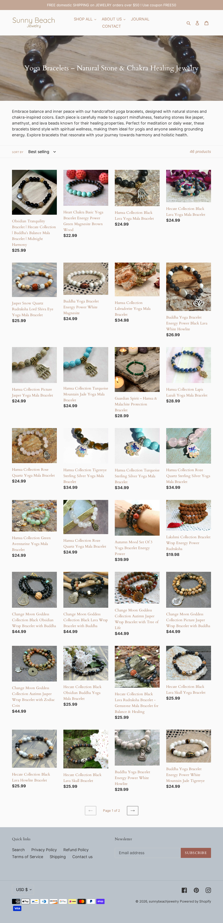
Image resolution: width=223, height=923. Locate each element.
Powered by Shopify (195, 901)
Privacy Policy (44, 849)
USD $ (22, 889)
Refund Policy (76, 849)
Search (18, 849)
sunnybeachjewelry (164, 901)
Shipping (58, 856)
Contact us (82, 856)
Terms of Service (27, 856)
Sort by (17, 152)
